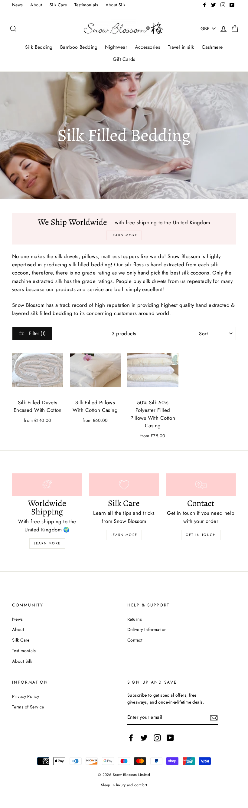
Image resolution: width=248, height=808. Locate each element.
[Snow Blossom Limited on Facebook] (131, 737)
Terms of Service (28, 707)
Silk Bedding (38, 47)
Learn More (47, 543)
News (17, 5)
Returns (134, 619)
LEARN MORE (124, 534)
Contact (134, 640)
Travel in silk (181, 47)
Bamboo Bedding (78, 47)
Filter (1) (37, 333)
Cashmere (212, 47)
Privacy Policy (25, 696)
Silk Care (58, 5)
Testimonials (86, 5)
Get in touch (201, 534)
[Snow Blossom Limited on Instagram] (157, 737)
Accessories (147, 47)
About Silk (116, 5)
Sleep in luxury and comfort (124, 784)
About (36, 5)
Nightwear (116, 47)
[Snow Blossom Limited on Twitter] (144, 737)
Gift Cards (124, 59)
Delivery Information (147, 629)
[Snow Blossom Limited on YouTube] (170, 737)
